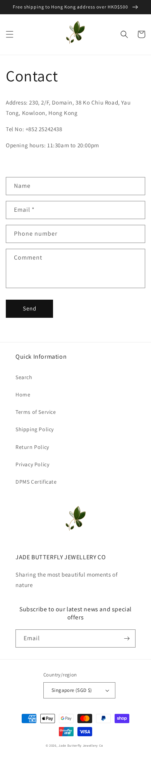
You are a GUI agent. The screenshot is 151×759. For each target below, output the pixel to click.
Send (29, 308)
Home (22, 394)
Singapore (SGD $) (71, 690)
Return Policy (32, 447)
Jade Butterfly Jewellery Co (80, 745)
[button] (9, 34)
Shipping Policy (34, 429)
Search (24, 377)
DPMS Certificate (36, 481)
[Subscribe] (126, 638)
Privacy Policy (32, 464)
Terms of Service (35, 411)
